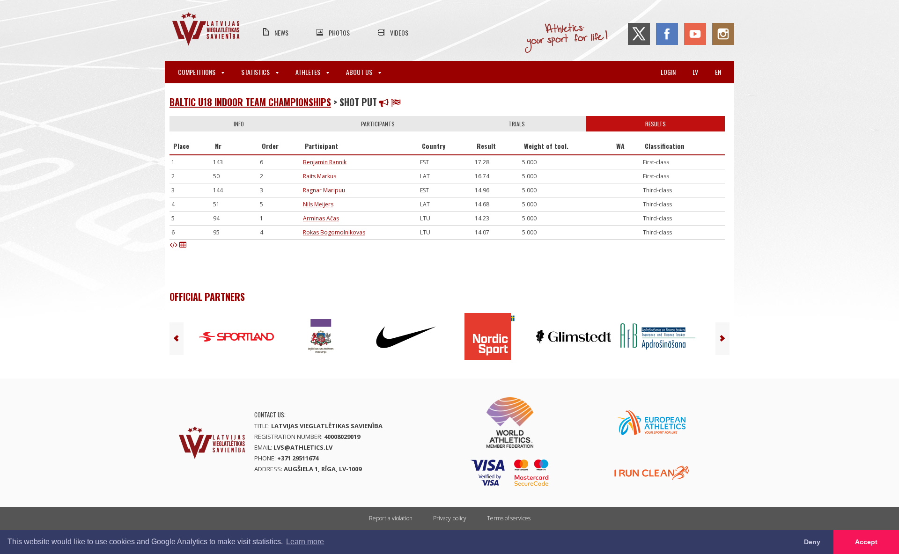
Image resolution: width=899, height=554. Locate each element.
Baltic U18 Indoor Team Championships (250, 102)
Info (239, 124)
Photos (339, 32)
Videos (399, 32)
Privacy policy (449, 518)
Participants (378, 124)
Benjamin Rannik (324, 162)
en (718, 72)
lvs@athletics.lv (302, 447)
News (281, 32)
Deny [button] (812, 542)
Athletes (308, 72)
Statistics (256, 72)
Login (668, 72)
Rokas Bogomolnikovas (334, 232)
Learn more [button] (305, 542)
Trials (516, 124)
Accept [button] (866, 542)
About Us (360, 72)
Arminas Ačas (321, 218)
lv (695, 72)
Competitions (197, 72)
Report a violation (391, 518)
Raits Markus (319, 176)
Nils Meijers (318, 204)
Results (655, 124)
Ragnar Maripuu (324, 190)
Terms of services (509, 518)
